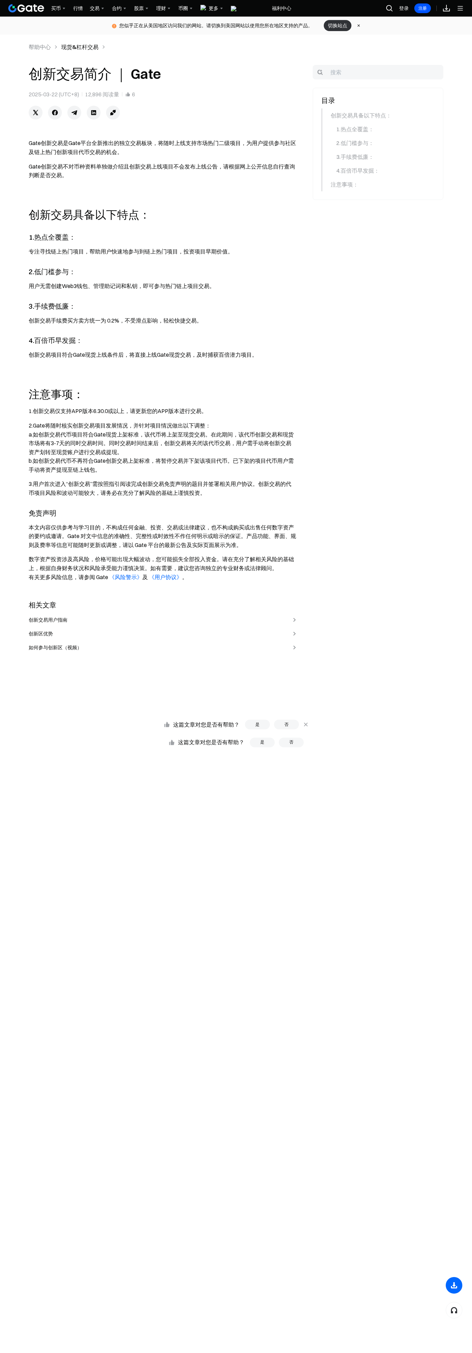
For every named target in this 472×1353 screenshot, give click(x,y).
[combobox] (378, 72)
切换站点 (337, 25)
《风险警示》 (125, 577)
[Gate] (26, 8)
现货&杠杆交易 (79, 47)
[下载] (454, 1285)
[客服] (454, 1310)
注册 (422, 8)
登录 (404, 8)
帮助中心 (40, 47)
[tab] (377, 115)
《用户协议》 (165, 577)
